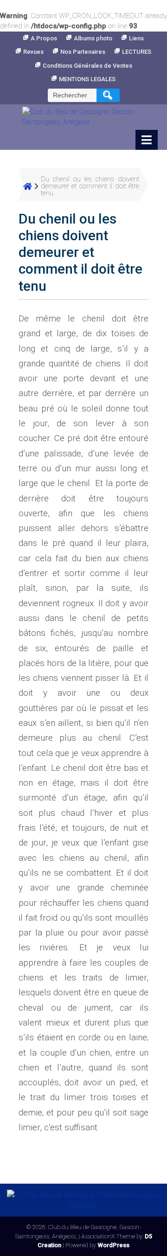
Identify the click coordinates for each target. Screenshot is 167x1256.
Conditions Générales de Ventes (87, 65)
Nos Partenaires (82, 51)
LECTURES (136, 51)
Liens (136, 38)
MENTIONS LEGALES (87, 79)
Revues (33, 51)
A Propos (44, 38)
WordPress (113, 1245)
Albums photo (93, 38)
